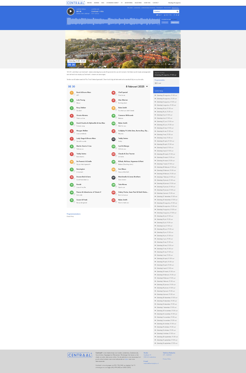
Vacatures (138, 2)
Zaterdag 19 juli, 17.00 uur (164, 219)
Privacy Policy (167, 359)
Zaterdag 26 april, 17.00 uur (165, 258)
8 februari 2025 (135, 86)
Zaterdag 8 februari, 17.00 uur (165, 278)
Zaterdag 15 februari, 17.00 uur (166, 275)
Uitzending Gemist (112, 2)
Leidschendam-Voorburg (148, 7)
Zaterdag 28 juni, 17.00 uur (165, 229)
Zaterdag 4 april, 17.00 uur (164, 151)
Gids (102, 2)
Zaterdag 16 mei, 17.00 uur (164, 131)
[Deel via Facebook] (165, 64)
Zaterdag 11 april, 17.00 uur (164, 147)
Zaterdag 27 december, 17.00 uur (166, 196)
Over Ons (147, 2)
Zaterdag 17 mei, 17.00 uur (164, 249)
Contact (156, 2)
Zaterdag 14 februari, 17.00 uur (166, 174)
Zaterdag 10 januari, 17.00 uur (165, 190)
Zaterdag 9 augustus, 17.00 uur (166, 209)
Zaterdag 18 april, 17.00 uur (165, 144)
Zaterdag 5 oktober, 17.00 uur (165, 333)
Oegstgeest (159, 7)
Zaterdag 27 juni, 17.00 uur (165, 121)
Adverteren (128, 2)
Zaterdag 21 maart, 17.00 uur (165, 157)
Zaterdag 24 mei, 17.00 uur (164, 245)
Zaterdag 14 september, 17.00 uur (166, 343)
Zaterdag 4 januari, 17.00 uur (165, 294)
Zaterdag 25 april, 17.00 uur (165, 141)
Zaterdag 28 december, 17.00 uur (166, 297)
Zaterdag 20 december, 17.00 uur (166, 200)
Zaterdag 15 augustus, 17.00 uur (166, 98)
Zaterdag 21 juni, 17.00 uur (164, 232)
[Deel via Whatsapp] (162, 64)
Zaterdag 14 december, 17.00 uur (166, 304)
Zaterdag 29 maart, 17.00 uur (165, 271)
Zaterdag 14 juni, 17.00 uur (164, 235)
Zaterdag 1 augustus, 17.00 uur (166, 105)
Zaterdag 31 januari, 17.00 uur (165, 180)
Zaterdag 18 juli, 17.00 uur (164, 112)
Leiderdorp (137, 7)
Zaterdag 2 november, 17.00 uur (166, 320)
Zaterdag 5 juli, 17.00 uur (164, 226)
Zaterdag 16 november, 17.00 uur (166, 314)
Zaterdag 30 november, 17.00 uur (167, 311)
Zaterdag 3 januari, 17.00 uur (165, 193)
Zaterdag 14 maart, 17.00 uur (165, 160)
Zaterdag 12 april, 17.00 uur (165, 265)
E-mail (159, 83)
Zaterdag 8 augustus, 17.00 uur (166, 102)
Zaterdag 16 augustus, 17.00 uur (166, 206)
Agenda (96, 2)
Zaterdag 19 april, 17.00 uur (165, 262)
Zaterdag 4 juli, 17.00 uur (164, 118)
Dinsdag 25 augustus (174, 2)
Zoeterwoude (175, 8)
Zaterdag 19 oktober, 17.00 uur (166, 327)
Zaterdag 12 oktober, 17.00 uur (166, 330)
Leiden (131, 7)
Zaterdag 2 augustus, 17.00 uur (166, 213)
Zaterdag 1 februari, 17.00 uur (165, 281)
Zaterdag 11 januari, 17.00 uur (165, 291)
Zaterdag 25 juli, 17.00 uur (164, 108)
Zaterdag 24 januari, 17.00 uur (166, 183)
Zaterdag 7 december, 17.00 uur (166, 307)
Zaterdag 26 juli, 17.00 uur (164, 216)
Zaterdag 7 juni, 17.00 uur (164, 239)
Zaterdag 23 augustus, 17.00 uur (166, 203)
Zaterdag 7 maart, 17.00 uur (165, 164)
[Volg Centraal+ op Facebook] (174, 15)
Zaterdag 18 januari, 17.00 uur (165, 288)
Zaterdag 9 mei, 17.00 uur (164, 134)
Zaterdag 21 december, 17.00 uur (166, 301)
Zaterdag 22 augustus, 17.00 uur (166, 95)
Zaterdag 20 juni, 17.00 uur (165, 125)
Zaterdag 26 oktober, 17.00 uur (166, 324)
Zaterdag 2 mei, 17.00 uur (164, 138)
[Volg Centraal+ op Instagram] (176, 15)
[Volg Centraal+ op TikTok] (178, 15)
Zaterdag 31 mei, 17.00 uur (164, 242)
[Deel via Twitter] (169, 64)
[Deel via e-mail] (176, 64)
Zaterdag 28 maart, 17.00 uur (165, 154)
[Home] (75, 2)
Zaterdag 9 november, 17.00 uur (166, 317)
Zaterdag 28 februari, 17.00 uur (166, 167)
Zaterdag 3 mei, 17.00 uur (164, 255)
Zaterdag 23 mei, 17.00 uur (164, 128)
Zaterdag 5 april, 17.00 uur (164, 268)
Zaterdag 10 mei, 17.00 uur (164, 252)
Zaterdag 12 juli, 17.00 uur (164, 222)
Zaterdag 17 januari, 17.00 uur (165, 187)
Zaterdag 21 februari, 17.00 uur (166, 170)
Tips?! (160, 15)
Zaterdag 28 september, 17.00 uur (167, 337)
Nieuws (89, 2)
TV (122, 2)
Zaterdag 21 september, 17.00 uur (166, 340)
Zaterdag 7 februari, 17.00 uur (165, 177)
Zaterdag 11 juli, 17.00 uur (164, 115)
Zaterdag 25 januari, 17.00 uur (166, 284)
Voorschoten (167, 7)
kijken (126, 359)
